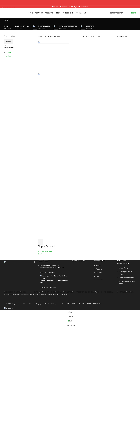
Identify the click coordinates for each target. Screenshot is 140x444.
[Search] (125, 13)
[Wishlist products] (128, 13)
